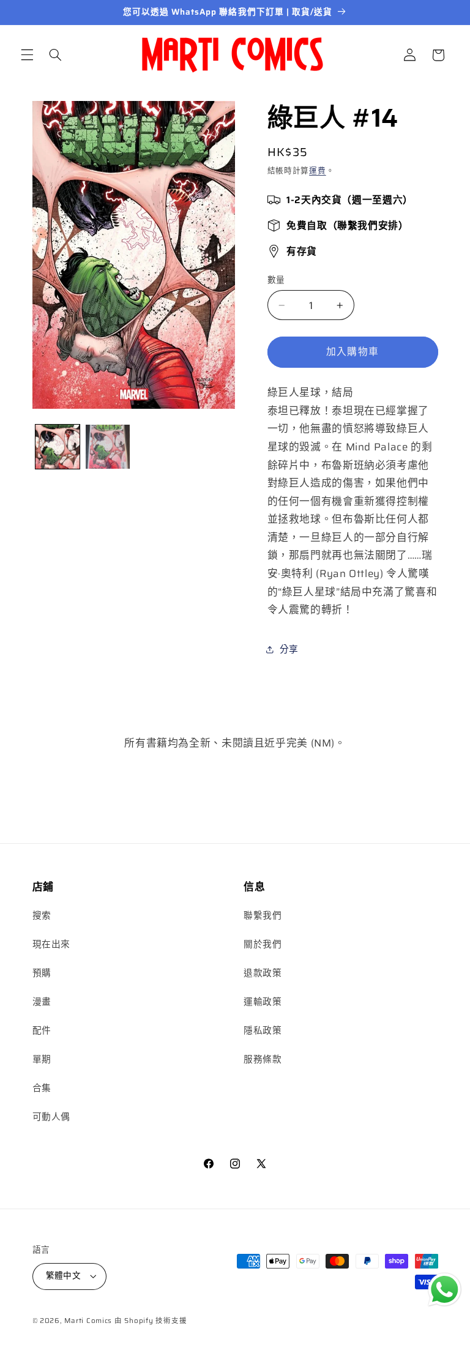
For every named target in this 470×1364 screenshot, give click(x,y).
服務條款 (263, 1059)
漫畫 (41, 1001)
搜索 (41, 915)
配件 (41, 1030)
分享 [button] (289, 649)
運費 (317, 171)
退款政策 (263, 973)
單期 (41, 1059)
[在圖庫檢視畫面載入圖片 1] (57, 447)
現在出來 (51, 944)
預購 (41, 973)
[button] (27, 55)
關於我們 (263, 944)
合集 (41, 1088)
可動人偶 (51, 1116)
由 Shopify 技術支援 (150, 1320)
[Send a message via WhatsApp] (444, 1289)
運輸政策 (263, 1001)
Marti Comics (88, 1320)
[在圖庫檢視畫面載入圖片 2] (108, 447)
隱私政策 (263, 1030)
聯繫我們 (263, 915)
